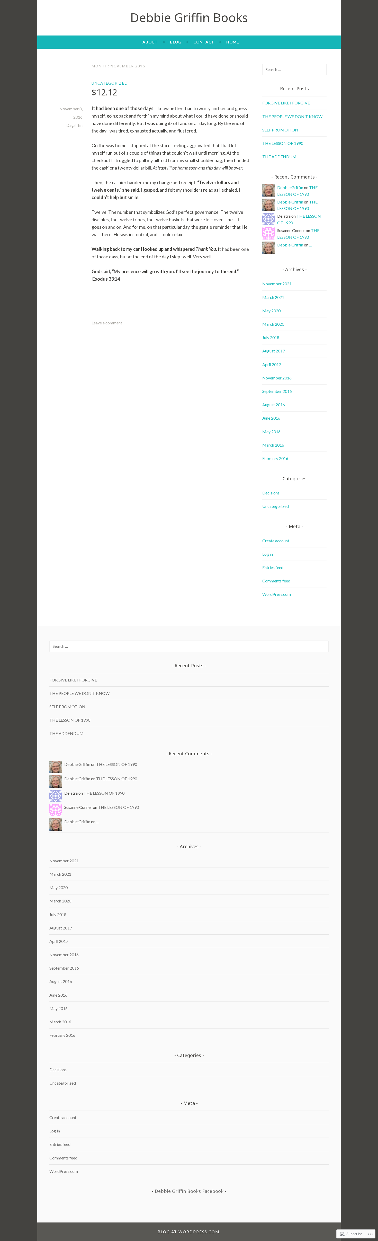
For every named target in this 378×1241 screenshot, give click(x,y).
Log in (267, 554)
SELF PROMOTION (280, 129)
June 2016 (271, 417)
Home (232, 42)
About (150, 42)
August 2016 (273, 404)
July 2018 (270, 337)
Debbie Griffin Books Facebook (189, 1191)
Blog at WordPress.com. (189, 1231)
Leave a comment (107, 322)
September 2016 (277, 391)
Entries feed (272, 567)
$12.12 (104, 92)
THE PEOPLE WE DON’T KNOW (292, 116)
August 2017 (273, 350)
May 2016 (271, 431)
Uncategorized (110, 83)
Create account (275, 540)
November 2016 (277, 377)
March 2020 (273, 324)
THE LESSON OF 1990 (282, 143)
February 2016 (275, 458)
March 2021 (273, 297)
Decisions (271, 492)
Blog (176, 42)
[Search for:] (294, 69)
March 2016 (273, 444)
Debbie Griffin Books (189, 17)
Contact (203, 42)
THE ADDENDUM (279, 156)
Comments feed (276, 580)
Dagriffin (74, 125)
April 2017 (271, 364)
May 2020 (271, 310)
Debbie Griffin (290, 187)
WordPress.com (276, 594)
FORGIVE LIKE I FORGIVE (286, 102)
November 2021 (277, 283)
